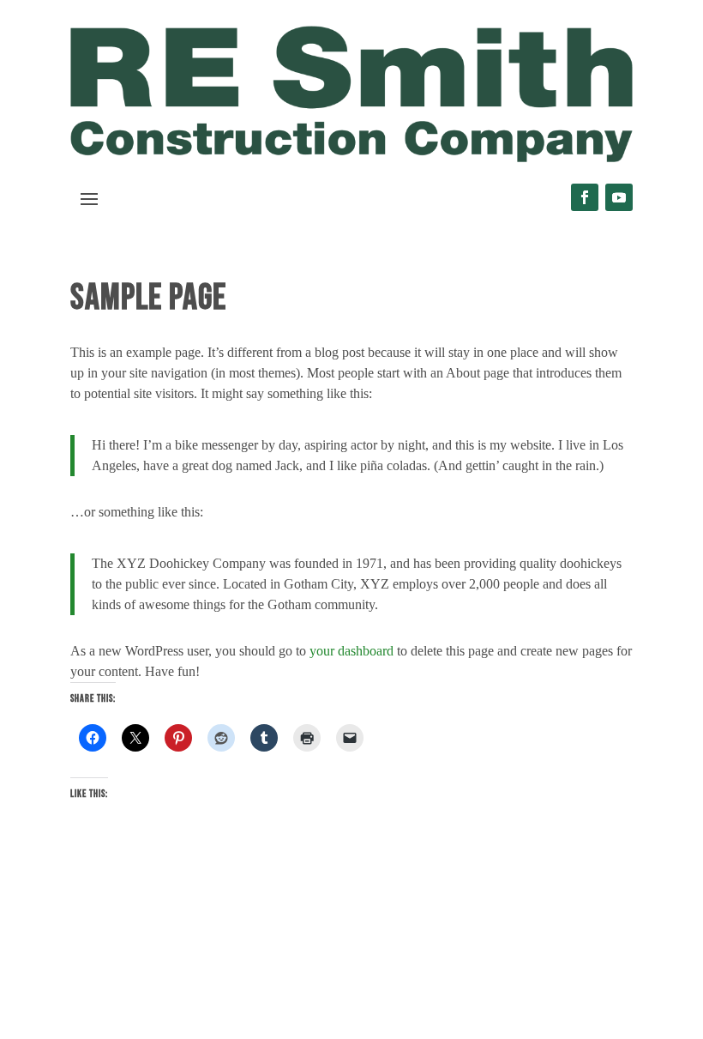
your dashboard (351, 650)
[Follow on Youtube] (619, 197)
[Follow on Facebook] (584, 197)
